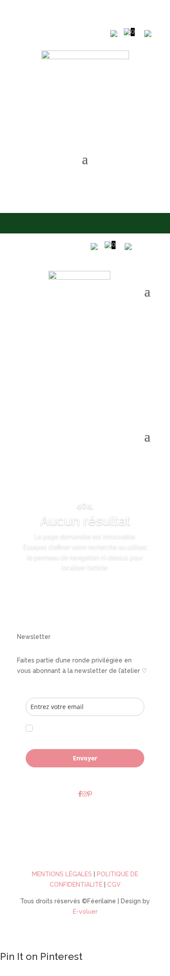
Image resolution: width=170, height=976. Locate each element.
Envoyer (85, 758)
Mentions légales (62, 874)
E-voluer (85, 911)
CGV (114, 884)
